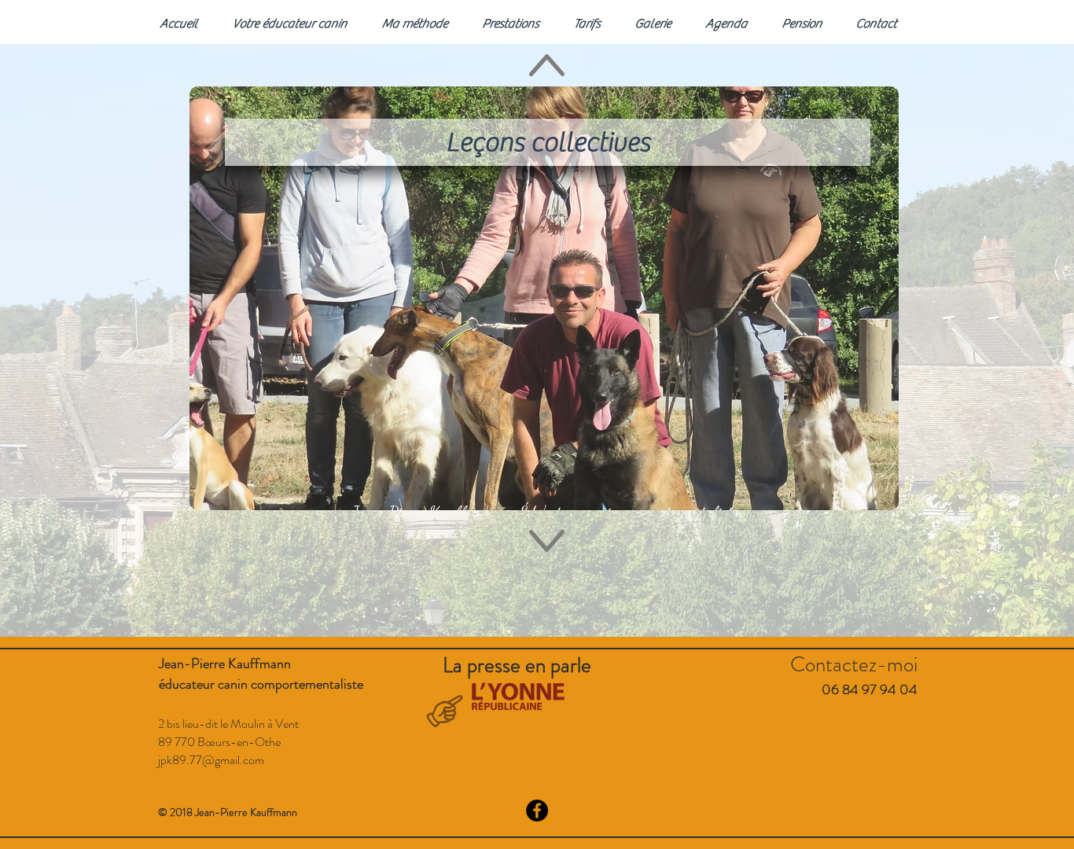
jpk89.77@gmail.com (211, 760)
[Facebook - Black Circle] (537, 810)
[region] (544, 298)
